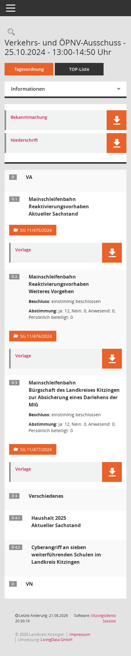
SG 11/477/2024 (36, 449)
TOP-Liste (79, 69)
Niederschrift (24, 140)
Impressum (79, 634)
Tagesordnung (29, 69)
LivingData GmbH (57, 639)
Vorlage (23, 250)
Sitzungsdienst (103, 618)
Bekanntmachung (29, 117)
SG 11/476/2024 (36, 336)
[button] (116, 120)
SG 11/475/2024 (36, 230)
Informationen (28, 89)
